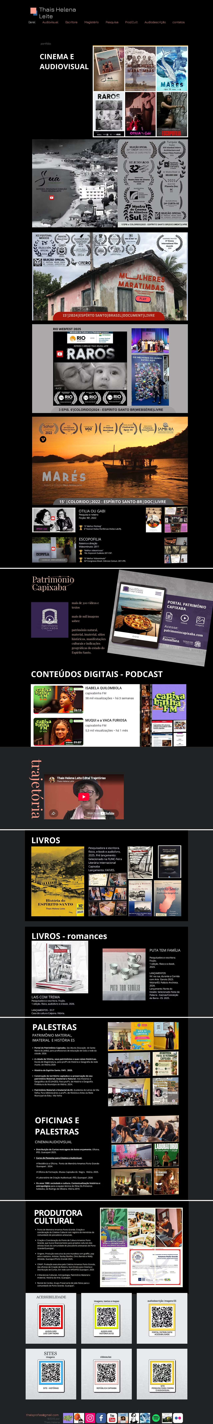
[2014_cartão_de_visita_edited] (167, 1418)
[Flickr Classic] (178, 1418)
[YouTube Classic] (112, 1418)
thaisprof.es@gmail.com (42, 1415)
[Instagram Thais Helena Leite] (90, 1418)
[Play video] (50, 620)
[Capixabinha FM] (156, 1418)
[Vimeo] (43, 439)
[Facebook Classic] (101, 1418)
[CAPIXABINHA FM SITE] (68, 1418)
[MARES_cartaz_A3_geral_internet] (145, 1418)
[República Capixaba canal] (123, 1418)
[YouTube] (51, 197)
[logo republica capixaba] (79, 1418)
